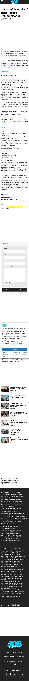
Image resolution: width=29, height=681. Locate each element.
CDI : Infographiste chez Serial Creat (10, 588)
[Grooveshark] (10, 675)
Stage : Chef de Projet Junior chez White (11, 498)
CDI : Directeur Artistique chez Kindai (10, 563)
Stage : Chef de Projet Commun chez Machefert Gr (14, 516)
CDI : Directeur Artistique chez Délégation (11, 564)
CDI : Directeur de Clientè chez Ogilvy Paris (12, 595)
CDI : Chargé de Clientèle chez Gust (10, 525)
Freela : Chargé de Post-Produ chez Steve (11, 537)
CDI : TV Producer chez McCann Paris (10, 506)
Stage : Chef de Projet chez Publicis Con (11, 508)
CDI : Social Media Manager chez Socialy (11, 501)
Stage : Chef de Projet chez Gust (9, 526)
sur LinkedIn (19, 663)
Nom (5, 254)
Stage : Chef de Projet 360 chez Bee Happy (12, 553)
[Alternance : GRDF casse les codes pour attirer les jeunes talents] (5, 440)
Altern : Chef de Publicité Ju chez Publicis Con (12, 503)
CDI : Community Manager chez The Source (12, 571)
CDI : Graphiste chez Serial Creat (9, 511)
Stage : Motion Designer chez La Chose (11, 540)
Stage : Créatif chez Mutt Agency (9, 538)
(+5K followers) (11, 361)
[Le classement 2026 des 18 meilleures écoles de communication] (5, 431)
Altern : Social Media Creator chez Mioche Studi (13, 559)
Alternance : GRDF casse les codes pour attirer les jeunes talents (19, 439)
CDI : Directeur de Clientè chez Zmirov (10, 581)
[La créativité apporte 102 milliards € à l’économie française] (5, 389)
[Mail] (18, 675)
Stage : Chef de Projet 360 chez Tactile (11, 521)
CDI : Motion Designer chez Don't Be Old (11, 574)
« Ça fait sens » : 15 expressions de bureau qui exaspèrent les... (18, 405)
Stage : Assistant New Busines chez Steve (11, 494)
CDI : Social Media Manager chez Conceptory (12, 590)
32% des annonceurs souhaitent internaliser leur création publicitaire (18, 422)
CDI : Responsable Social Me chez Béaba (11, 504)
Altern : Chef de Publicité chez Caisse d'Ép (11, 586)
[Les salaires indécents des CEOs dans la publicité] (5, 398)
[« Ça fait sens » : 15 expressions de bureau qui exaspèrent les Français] (5, 406)
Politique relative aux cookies (5, 354)
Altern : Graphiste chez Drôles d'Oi (9, 573)
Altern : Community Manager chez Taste (11, 535)
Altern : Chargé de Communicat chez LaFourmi (13, 556)
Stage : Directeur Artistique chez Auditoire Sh (12, 591)
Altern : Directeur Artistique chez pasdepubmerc (13, 558)
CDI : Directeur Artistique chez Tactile (10, 561)
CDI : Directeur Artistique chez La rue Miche (12, 583)
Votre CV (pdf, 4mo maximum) (11, 282)
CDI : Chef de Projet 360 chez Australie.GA (12, 569)
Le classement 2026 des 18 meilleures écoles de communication (18, 431)
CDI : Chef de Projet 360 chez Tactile (10, 554)
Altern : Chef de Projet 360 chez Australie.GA (12, 593)
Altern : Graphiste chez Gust (8, 528)
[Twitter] (22, 675)
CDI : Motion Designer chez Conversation (11, 580)
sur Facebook (11, 663)
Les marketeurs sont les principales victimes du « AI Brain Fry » (18, 413)
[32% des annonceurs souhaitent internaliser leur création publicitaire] (5, 423)
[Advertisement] (14, 36)
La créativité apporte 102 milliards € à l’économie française (18, 388)
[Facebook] (6, 675)
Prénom (6, 248)
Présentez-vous (8, 266)
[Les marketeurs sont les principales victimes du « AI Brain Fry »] (5, 414)
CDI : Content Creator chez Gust (9, 523)
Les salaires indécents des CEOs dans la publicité (18, 396)
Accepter (14, 349)
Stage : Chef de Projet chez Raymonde (11, 510)
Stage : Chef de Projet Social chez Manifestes (12, 496)
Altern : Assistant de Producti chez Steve (11, 533)
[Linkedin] (14, 675)
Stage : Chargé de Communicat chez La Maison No (14, 520)
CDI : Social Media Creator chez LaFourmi (11, 566)
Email (5, 260)
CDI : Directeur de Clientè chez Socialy (11, 499)
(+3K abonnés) (12, 360)
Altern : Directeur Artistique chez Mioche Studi (12, 576)
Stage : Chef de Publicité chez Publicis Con (12, 532)
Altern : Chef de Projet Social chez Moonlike (12, 585)
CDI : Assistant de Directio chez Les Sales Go (12, 513)
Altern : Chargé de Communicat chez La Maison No (14, 518)
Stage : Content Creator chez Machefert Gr (12, 515)
